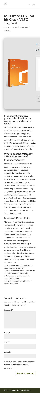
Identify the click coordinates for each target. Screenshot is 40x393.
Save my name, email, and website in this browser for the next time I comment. (19, 364)
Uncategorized (23, 27)
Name (7, 333)
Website (7, 352)
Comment (8, 310)
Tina (7, 27)
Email (6, 342)
